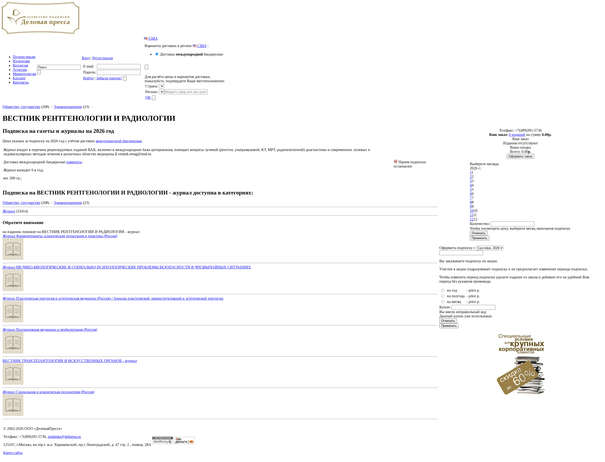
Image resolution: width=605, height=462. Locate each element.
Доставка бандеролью (191, 54)
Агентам (20, 70)
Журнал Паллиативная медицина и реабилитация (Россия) (50, 330)
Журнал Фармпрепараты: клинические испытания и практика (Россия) (60, 236)
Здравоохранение (68, 107)
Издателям (21, 61)
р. (478, 290)
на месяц (454, 302)
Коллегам (20, 65)
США (153, 38)
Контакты (21, 82)
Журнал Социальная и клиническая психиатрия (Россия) (48, 392)
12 (472, 219)
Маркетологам (24, 74)
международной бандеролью (119, 141)
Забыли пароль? (109, 78)
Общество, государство (21, 107)
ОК (148, 97)
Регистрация (102, 58)
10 (472, 211)
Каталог (19, 78)
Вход (86, 58)
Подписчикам (24, 57)
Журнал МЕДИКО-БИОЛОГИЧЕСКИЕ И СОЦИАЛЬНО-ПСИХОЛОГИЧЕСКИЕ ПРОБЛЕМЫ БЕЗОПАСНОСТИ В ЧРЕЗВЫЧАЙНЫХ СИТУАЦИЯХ (127, 267)
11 (471, 215)
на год (452, 290)
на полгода (456, 296)
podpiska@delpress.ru (64, 437)
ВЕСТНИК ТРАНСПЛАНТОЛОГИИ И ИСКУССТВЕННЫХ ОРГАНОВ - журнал (70, 361)
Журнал (9, 211)
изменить (74, 162)
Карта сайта (12, 453)
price (472, 290)
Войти (88, 78)
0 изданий (517, 135)
